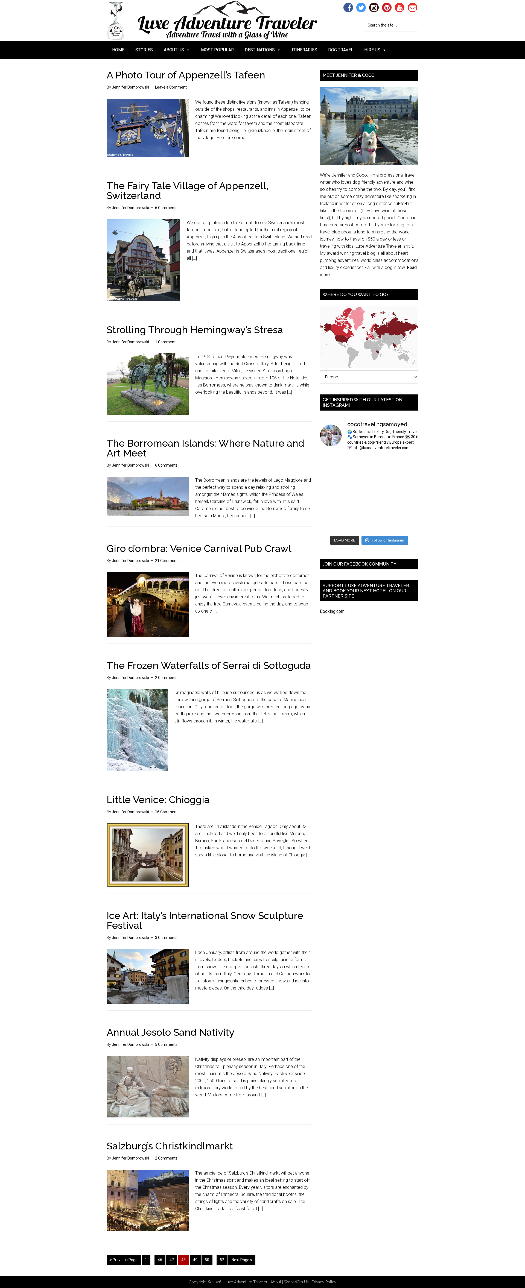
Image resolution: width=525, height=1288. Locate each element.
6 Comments (166, 208)
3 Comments (166, 937)
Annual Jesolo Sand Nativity (171, 1032)
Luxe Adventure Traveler (223, 20)
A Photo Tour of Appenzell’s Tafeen (186, 75)
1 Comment (165, 342)
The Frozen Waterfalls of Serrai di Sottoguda (209, 665)
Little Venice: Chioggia (158, 799)
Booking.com (332, 611)
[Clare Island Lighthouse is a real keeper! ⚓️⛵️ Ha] (331, 478)
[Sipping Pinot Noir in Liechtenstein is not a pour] (331, 463)
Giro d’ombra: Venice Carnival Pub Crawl (199, 548)
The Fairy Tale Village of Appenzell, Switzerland (188, 190)
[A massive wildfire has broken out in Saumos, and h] (382, 494)
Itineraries (304, 49)
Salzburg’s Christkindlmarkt (170, 1146)
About (275, 1282)
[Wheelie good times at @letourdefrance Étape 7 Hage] (382, 509)
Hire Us (372, 49)
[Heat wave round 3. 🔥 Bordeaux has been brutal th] (331, 525)
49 (195, 1260)
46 (160, 1260)
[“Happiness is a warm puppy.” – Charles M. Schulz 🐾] (407, 509)
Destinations (260, 49)
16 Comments (167, 812)
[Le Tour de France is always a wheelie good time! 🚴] (356, 525)
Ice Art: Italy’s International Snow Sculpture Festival (205, 920)
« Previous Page (124, 1260)
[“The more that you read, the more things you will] (407, 463)
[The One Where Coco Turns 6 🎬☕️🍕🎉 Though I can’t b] (356, 509)
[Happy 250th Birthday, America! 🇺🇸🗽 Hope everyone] (382, 525)
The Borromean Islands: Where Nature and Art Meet (205, 448)
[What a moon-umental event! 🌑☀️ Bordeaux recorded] (382, 463)
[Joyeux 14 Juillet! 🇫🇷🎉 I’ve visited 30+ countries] (331, 509)
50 (207, 1260)
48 (183, 1260)
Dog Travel (340, 49)
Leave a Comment (171, 87)
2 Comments (166, 677)
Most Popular (217, 49)
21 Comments (167, 560)
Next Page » (242, 1260)
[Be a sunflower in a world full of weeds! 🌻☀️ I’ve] (382, 478)
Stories (144, 49)
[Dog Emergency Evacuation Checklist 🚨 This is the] (331, 494)
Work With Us (296, 1282)
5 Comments (166, 1044)
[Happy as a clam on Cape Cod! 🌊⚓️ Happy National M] (356, 463)
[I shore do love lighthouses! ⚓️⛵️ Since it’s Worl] (356, 478)
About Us (174, 49)
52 (222, 1260)
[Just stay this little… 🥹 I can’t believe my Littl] (407, 525)
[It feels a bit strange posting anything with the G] (356, 494)
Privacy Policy (324, 1282)
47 (172, 1260)
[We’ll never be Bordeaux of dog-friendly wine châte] (407, 478)
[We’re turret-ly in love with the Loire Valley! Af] (407, 494)
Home (118, 49)
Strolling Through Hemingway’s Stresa (195, 329)
